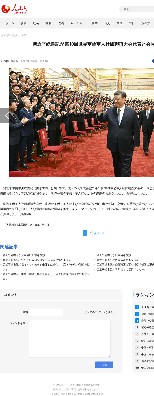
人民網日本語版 (9, 35)
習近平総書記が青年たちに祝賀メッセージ (122, 269)
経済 (36, 23)
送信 (104, 365)
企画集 (145, 23)
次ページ (99, 233)
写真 (107, 23)
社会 (48, 23)
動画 (119, 23)
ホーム (9, 23)
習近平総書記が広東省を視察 (114, 255)
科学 (95, 23)
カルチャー (77, 23)
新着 (24, 23)
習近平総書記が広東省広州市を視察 (24, 255)
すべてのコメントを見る (98, 312)
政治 (61, 23)
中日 (132, 23)
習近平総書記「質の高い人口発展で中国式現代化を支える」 (38, 260)
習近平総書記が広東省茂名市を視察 (118, 260)
